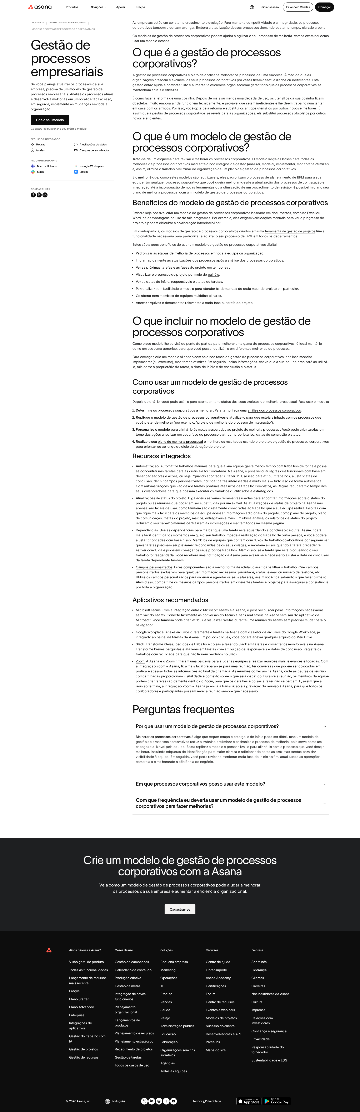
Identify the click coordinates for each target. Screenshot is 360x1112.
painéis (213, 274)
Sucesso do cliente (220, 1026)
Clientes (257, 978)
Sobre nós (259, 962)
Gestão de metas (127, 986)
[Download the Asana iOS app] (248, 1101)
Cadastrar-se (180, 909)
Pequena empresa (174, 962)
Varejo (165, 1018)
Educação (168, 1034)
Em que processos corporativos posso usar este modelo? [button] (200, 784)
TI (161, 986)
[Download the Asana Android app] (276, 1101)
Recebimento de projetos (134, 1049)
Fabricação (169, 1042)
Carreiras (258, 986)
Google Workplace (150, 632)
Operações (168, 978)
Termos (197, 1101)
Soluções (97, 7)
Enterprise (76, 1015)
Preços (140, 7)
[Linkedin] (151, 1101)
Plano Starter (79, 999)
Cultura (256, 1002)
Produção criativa (128, 978)
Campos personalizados (154, 567)
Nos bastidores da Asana (270, 994)
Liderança (259, 970)
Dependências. (147, 530)
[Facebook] (166, 1101)
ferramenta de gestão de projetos (290, 231)
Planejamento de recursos (134, 1033)
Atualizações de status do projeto (161, 498)
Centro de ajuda (218, 962)
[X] (144, 1101)
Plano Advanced (81, 1007)
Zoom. (140, 661)
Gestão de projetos (83, 1049)
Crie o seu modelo (50, 120)
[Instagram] (159, 1101)
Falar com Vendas (298, 7)
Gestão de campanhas (132, 962)
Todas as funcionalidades (88, 970)
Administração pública (177, 1026)
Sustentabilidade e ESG (269, 1060)
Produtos (72, 7)
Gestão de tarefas (128, 1057)
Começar (324, 7)
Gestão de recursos (84, 1057)
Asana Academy (218, 978)
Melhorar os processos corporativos (163, 737)
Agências (167, 1063)
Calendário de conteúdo (133, 970)
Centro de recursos (220, 1002)
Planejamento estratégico (134, 1041)
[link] (38, 23)
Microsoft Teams (148, 610)
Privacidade (260, 1039)
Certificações (216, 986)
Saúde (165, 1010)
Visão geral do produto (86, 962)
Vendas (166, 1002)
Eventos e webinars (220, 1010)
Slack (140, 644)
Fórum (210, 994)
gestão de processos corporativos (161, 75)
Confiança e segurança (269, 1031)
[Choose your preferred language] (251, 7)
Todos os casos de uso (132, 1065)
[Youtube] (173, 1101)
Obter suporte (216, 970)
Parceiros (213, 1042)
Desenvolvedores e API (223, 1034)
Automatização (147, 466)
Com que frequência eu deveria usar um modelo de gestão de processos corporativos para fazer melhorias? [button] (218, 803)
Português (118, 1101)
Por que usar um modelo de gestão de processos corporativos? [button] (207, 726)
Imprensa (258, 1010)
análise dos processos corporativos (274, 410)
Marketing (168, 970)
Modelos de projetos (221, 1018)
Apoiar (120, 7)
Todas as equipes (173, 1071)
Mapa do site (216, 1050)
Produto (166, 994)
